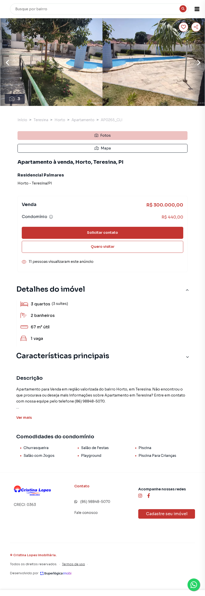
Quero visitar (102, 246)
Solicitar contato (102, 232)
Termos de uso (73, 564)
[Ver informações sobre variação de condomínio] (51, 217)
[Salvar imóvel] (183, 27)
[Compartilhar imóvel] (196, 27)
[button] (197, 9)
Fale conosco (86, 512)
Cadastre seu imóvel (167, 513)
